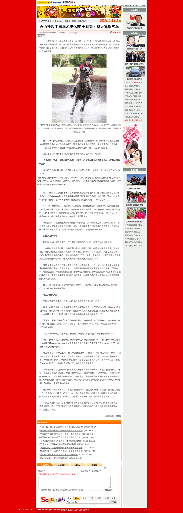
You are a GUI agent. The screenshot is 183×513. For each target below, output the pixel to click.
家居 (103, 5)
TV (112, 5)
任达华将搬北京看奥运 (133, 107)
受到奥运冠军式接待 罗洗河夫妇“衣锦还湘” (59, 454)
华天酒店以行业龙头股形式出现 (54, 458)
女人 (108, 5)
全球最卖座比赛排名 (132, 100)
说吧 (107, 498)
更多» (114, 498)
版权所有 (71, 510)
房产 (99, 5)
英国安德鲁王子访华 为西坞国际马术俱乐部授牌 (61, 451)
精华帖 (77, 465)
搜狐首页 (62, 5)
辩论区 (94, 465)
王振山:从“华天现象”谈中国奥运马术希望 (58, 444)
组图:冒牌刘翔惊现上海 (134, 113)
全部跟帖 (61, 465)
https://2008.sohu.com (47, 33)
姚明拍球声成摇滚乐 (132, 232)
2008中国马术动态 (79, 21)
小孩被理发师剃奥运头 (134, 222)
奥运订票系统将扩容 (132, 86)
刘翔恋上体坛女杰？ (132, 117)
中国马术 (66, 21)
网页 (77, 498)
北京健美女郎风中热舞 (134, 205)
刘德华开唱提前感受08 (133, 242)
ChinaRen (123, 5)
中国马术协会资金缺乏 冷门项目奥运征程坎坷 (60, 437)
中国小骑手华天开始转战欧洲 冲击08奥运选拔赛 (61, 427)
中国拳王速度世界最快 (133, 93)
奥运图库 (134, 170)
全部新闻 (78, 510)
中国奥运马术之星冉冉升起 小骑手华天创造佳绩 (61, 448)
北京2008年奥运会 (46, 21)
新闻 (68, 5)
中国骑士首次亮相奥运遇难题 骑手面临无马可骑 (61, 430)
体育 (73, 5)
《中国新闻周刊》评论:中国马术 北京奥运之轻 (60, 441)
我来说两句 (117, 32)
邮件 (129, 5)
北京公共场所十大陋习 (133, 110)
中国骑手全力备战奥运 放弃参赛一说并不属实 (60, 434)
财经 (87, 5)
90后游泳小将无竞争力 (133, 103)
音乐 (84, 498)
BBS (138, 5)
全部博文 (85, 510)
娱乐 (80, 5)
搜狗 (143, 5)
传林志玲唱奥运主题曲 (133, 246)
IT (90, 5)
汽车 (94, 5)
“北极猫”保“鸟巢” (134, 188)
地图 (99, 498)
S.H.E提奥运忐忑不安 (133, 239)
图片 (92, 498)
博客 (134, 5)
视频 (116, 5)
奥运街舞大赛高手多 (132, 228)
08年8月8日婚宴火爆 (133, 96)
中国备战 (58, 21)
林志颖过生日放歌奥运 (133, 235)
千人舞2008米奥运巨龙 (134, 225)
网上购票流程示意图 (132, 89)
